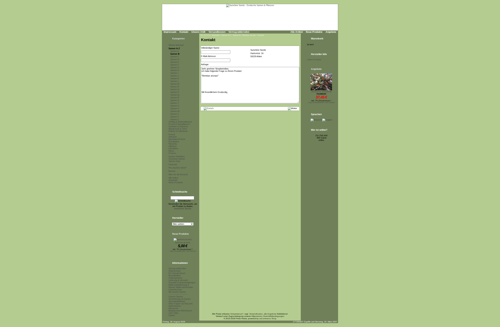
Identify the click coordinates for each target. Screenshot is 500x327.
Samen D (174, 59)
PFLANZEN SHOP (177, 168)
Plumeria (173, 144)
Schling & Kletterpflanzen (180, 122)
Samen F (174, 65)
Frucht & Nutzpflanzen (179, 124)
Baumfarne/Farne (177, 139)
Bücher (172, 171)
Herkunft (173, 164)
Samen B (174, 54)
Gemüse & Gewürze (178, 126)
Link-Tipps (174, 313)
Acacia (172, 134)
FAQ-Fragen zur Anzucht (180, 303)
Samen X (174, 114)
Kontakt (183, 32)
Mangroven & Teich (178, 129)
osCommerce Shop (267, 318)
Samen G (174, 67)
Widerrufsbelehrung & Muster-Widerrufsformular (181, 286)
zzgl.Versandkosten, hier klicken (183, 251)
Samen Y (174, 117)
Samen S (174, 100)
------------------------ (178, 294)
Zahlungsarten (175, 278)
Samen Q (174, 95)
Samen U (174, 106)
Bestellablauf (174, 275)
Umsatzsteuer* (236, 314)
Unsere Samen (176, 296)
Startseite (216, 35)
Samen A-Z (174, 48)
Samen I (174, 73)
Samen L (174, 81)
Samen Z (174, 119)
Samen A (174, 51)
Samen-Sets (174, 161)
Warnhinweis (175, 306)
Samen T (174, 103)
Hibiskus (173, 146)
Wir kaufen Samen (177, 292)
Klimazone (173, 308)
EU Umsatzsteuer (177, 273)
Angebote (331, 32)
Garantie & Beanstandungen (182, 282)
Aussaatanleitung (177, 301)
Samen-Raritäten (177, 156)
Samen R (174, 97)
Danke (172, 315)
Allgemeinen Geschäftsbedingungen (267, 316)
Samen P (174, 92)
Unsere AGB (198, 32)
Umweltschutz (175, 289)
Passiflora (173, 148)
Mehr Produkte (314, 60)
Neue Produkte (314, 32)
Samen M (174, 84)
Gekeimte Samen (177, 159)
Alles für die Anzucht (178, 174)
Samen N (174, 86)
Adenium (173, 137)
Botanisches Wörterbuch (180, 310)
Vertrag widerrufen (239, 32)
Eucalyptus (174, 141)
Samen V (174, 108)
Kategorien (178, 38)
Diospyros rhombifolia (321, 91)
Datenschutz (175, 271)
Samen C (174, 56)
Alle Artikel (296, 32)
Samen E (174, 62)
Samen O (174, 89)
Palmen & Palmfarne (178, 131)
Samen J (174, 76)
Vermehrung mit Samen (180, 299)
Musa (171, 151)
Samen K (174, 78)
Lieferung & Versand (178, 280)
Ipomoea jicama (182, 242)
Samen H (174, 70)
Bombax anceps (249, 35)
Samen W (174, 111)
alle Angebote (270, 314)
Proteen (172, 153)
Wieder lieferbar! (176, 45)
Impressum (170, 32)
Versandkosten (217, 32)
